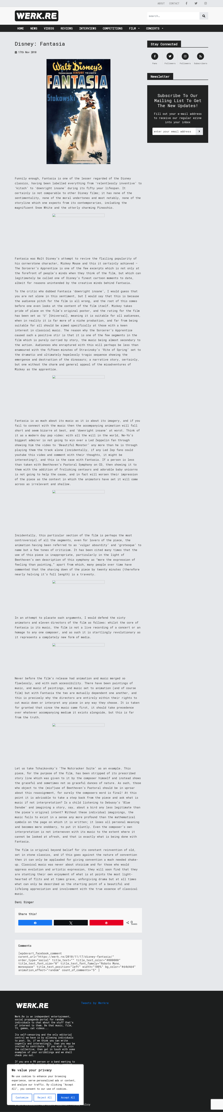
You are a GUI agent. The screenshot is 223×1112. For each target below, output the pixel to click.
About (161, 3)
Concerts (153, 28)
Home (20, 28)
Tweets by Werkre (95, 1003)
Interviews (87, 28)
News (33, 28)
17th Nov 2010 (26, 52)
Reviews (67, 28)
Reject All (45, 1097)
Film (133, 28)
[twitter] (196, 3)
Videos (49, 28)
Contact (174, 3)
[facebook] (186, 3)
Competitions (112, 28)
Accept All (68, 1097)
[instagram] (205, 3)
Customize (22, 1097)
